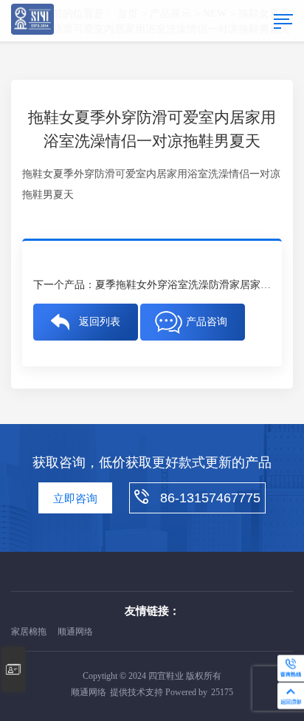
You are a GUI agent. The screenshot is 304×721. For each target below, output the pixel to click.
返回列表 (99, 321)
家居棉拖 (28, 631)
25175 (222, 692)
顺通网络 (75, 631)
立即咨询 (75, 499)
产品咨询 (206, 321)
